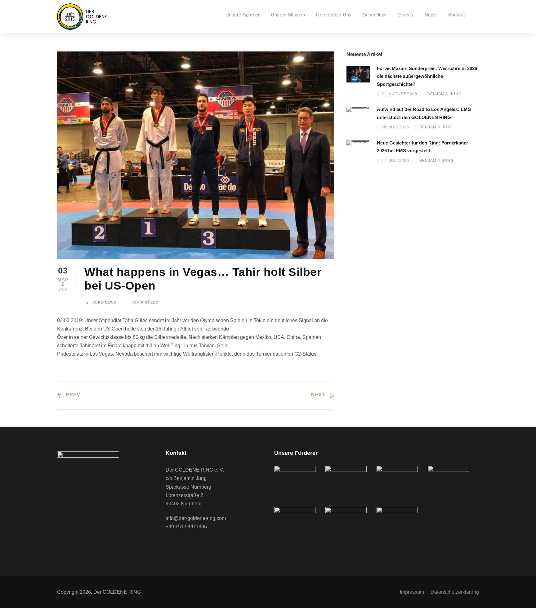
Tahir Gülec (145, 302)
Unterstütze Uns (334, 14)
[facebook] (169, 544)
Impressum (412, 592)
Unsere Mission (288, 14)
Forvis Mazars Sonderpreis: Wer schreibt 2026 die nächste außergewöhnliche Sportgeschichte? (427, 76)
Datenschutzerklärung (455, 592)
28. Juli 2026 (395, 127)
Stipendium (375, 14)
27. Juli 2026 (395, 160)
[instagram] (193, 544)
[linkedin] (181, 544)
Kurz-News (104, 302)
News (431, 14)
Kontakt (456, 14)
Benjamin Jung (444, 94)
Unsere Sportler (243, 14)
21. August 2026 (399, 94)
